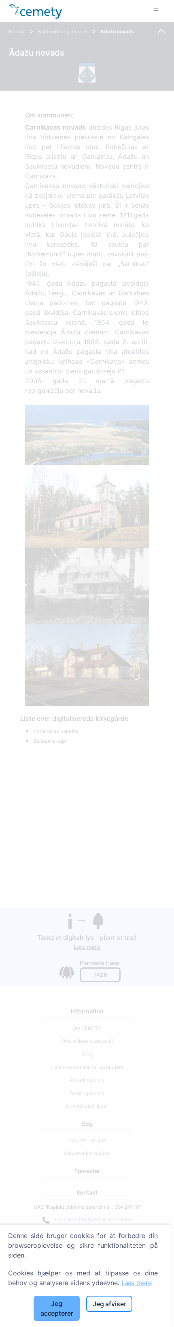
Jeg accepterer (56, 1308)
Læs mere (136, 1283)
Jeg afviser (109, 1304)
